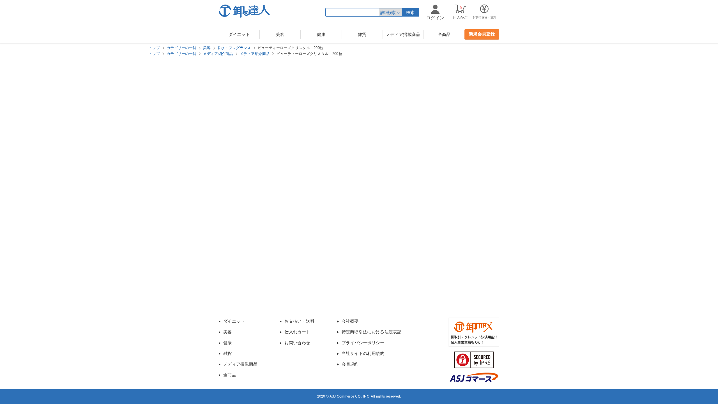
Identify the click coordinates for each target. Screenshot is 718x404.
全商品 (444, 34)
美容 (280, 34)
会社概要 (350, 321)
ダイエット (239, 34)
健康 (321, 34)
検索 (410, 12)
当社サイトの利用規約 (363, 353)
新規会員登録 (482, 33)
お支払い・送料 (299, 321)
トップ (154, 48)
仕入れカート (297, 331)
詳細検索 (387, 12)
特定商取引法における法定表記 (372, 331)
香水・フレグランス (234, 48)
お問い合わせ (297, 342)
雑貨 (362, 34)
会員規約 (350, 364)
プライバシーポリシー (363, 342)
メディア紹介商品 (218, 54)
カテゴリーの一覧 (181, 48)
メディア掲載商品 (403, 34)
